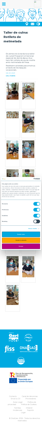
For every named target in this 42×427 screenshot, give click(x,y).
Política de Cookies (29, 404)
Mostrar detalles (32, 228)
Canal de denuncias (30, 396)
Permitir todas (21, 234)
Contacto (13, 396)
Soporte (30, 410)
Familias (17, 408)
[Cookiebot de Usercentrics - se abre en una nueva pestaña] (30, 179)
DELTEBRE (10, 76)
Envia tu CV (15, 399)
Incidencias (17, 410)
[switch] (36, 210)
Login (23, 412)
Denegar (21, 246)
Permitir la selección (21, 240)
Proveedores (30, 399)
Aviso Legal (17, 402)
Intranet (29, 408)
